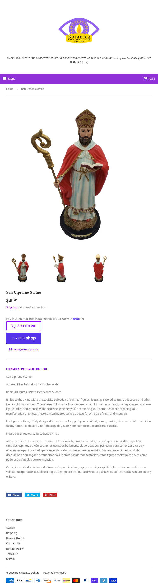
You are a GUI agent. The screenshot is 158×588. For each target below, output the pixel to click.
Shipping (11, 307)
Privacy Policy (15, 538)
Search (10, 527)
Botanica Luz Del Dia (27, 572)
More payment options (23, 349)
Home (9, 88)
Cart (152, 78)
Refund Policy (15, 548)
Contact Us (13, 543)
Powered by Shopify (54, 572)
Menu (11, 78)
